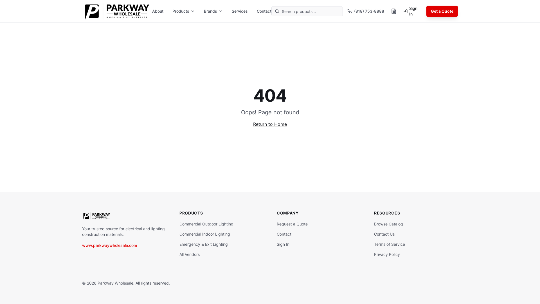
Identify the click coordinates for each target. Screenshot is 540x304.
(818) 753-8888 (369, 11)
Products (180, 11)
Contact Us (384, 234)
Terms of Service (389, 244)
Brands (210, 11)
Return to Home (270, 124)
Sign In (413, 11)
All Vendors (189, 254)
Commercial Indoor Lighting (204, 234)
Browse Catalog (388, 224)
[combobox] (307, 11)
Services (240, 11)
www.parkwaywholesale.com (109, 245)
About (157, 11)
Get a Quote (442, 11)
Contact (264, 11)
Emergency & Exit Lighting (203, 244)
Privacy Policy (387, 254)
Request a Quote (292, 224)
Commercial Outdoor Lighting (206, 224)
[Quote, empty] (394, 11)
